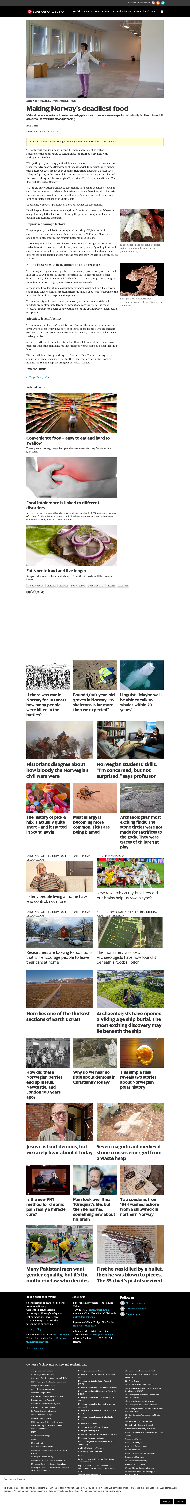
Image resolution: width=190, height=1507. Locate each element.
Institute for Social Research (42, 1400)
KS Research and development (43, 1411)
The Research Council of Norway (138, 1421)
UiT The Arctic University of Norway (140, 1429)
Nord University (37, 1443)
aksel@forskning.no (100, 1309)
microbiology (36, 586)
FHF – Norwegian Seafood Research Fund (48, 1382)
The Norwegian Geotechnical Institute (141, 1401)
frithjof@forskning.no (84, 1325)
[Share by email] (42, 592)
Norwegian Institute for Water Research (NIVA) (97, 1387)
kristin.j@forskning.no (102, 1334)
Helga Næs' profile (39, 377)
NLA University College (40, 1436)
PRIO (80, 1455)
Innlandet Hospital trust (41, 1393)
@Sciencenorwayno (136, 1308)
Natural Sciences (122, 11)
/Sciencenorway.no (135, 1303)
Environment (102, 11)
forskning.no (96, 586)
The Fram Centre (132, 1381)
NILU (33, 1432)
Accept (180, 1502)
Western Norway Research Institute (139, 1468)
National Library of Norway (42, 1418)
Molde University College (41, 1415)
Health (77, 11)
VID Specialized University (136, 1461)
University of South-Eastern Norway (140, 1453)
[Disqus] (95, 628)
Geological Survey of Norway (43, 1389)
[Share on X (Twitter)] (33, 592)
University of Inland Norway (136, 1446)
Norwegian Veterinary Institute (91, 1438)
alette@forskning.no (84, 1317)
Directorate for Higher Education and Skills (49, 1378)
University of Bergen (133, 1442)
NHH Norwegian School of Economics (47, 1422)
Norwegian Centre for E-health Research (48, 1460)
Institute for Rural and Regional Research (48, 1396)
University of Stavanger (135, 1457)
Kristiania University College (43, 1407)
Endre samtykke (34, 1348)
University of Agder (133, 1439)
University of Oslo (132, 1450)
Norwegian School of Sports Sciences (93, 1427)
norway (63, 586)
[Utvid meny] (162, 11)
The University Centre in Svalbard (139, 1425)
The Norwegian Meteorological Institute (141, 1405)
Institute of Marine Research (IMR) (45, 1404)
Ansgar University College (42, 1371)
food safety (78, 586)
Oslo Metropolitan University (90, 1452)
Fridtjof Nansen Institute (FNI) (43, 1385)
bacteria (123, 586)
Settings (166, 1502)
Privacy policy (33, 1329)
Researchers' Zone (144, 11)
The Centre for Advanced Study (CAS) (140, 1371)
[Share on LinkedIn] (37, 592)
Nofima (34, 1439)
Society (88, 11)
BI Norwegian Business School (43, 1374)
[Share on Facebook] (28, 592)
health (111, 586)
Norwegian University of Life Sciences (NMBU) (97, 1434)
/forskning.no (133, 1314)
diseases (51, 586)
